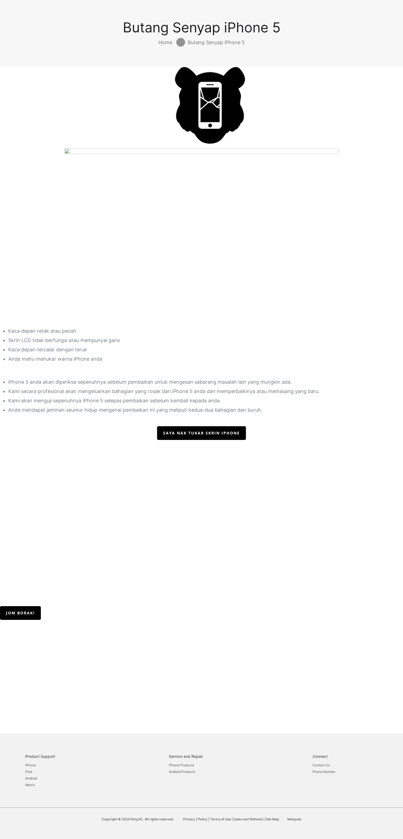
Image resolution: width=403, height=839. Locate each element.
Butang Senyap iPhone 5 (216, 42)
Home (165, 42)
